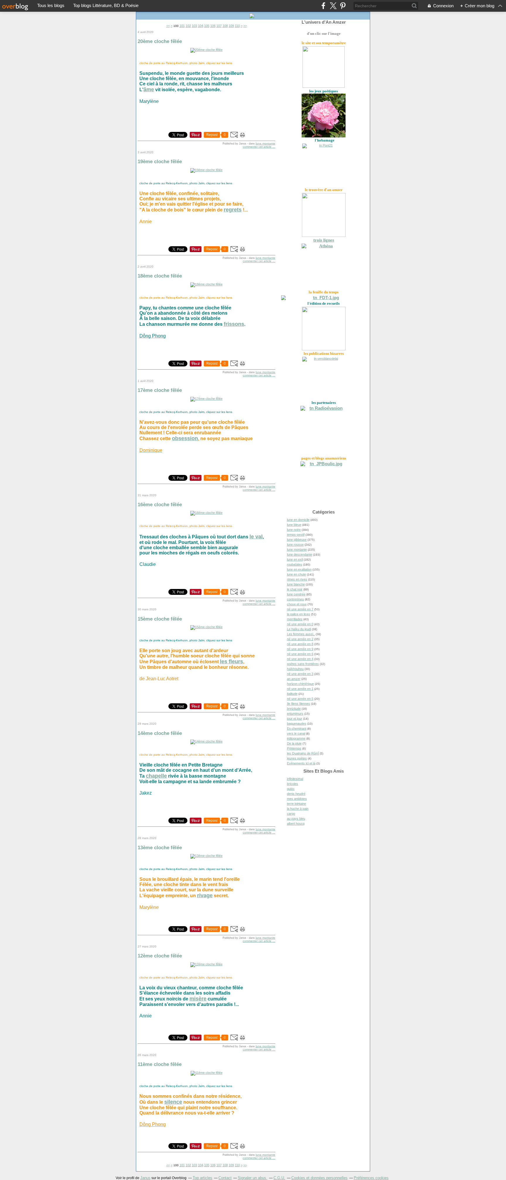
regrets (233, 210)
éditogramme (296, 738)
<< (168, 25)
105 (206, 25)
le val (256, 537)
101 (182, 25)
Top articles (202, 1178)
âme (148, 89)
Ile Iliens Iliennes (298, 703)
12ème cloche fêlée (160, 955)
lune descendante (299, 554)
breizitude (294, 708)
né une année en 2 (300, 639)
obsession (185, 438)
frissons (234, 324)
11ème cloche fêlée (160, 1064)
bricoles (292, 783)
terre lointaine (296, 803)
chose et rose (297, 604)
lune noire (294, 529)
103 (194, 25)
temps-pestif (296, 534)
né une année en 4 (300, 659)
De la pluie (294, 743)
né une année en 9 (300, 649)
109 (231, 25)
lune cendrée (296, 594)
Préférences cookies (371, 1178)
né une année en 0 (300, 624)
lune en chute (296, 574)
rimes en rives (297, 579)
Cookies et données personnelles (319, 1178)
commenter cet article (257, 146)
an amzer (293, 679)
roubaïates (294, 564)
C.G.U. (279, 1178)
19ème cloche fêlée (160, 161)
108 (225, 25)
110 (237, 25)
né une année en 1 (300, 688)
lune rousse (295, 544)
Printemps (294, 748)
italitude (292, 693)
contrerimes (295, 599)
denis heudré (296, 793)
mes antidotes (297, 798)
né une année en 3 (300, 674)
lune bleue (294, 524)
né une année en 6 (300, 654)
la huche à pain (297, 808)
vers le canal (296, 733)
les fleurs (231, 661)
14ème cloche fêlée (160, 733)
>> (245, 25)
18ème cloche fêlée (160, 275)
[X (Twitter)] (333, 5)
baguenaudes (296, 723)
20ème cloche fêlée (160, 41)
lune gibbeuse (297, 539)
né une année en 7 (300, 609)
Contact (225, 1178)
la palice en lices (298, 614)
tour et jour (294, 718)
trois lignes (323, 240)
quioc (291, 788)
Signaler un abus (252, 1178)
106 (213, 25)
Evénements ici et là (301, 763)
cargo (291, 813)
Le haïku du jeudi (299, 629)
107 (219, 25)
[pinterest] (342, 5)
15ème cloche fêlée (160, 618)
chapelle (156, 776)
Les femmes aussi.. (301, 634)
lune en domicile (298, 519)
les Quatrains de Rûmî (303, 753)
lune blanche (296, 584)
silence (173, 1102)
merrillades (294, 619)
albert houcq (296, 823)
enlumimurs (295, 713)
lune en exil (295, 559)
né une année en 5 (300, 698)
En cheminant (296, 728)
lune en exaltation (299, 569)
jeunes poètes (297, 758)
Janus (145, 1178)
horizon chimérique (300, 683)
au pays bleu (296, 818)
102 (188, 25)
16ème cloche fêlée (160, 504)
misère (197, 999)
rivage (205, 895)
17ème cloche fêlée (160, 390)
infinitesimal (295, 779)
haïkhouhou (295, 669)
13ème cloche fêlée (160, 847)
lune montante (265, 143)
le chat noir (294, 589)
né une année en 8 (300, 644)
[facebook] (323, 5)
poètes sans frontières (303, 664)
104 (200, 25)
